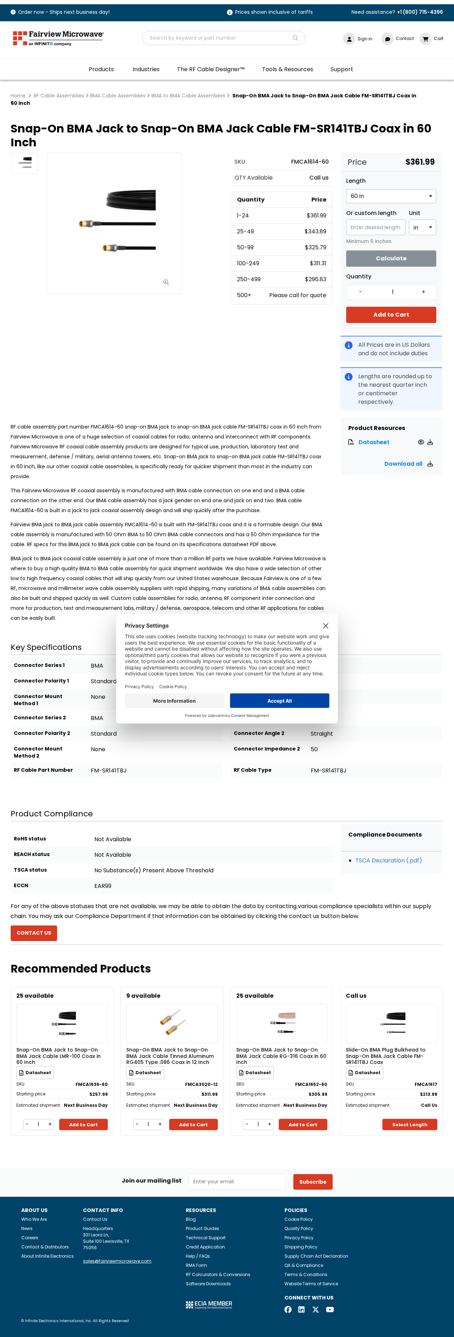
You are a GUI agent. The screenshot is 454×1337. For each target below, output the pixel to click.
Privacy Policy (299, 1238)
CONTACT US (34, 932)
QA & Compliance (303, 1265)
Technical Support (206, 1238)
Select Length (409, 1125)
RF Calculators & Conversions (218, 1274)
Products (101, 69)
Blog (191, 1219)
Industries (146, 69)
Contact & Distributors (45, 1247)
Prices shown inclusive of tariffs (274, 13)
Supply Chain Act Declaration (316, 1256)
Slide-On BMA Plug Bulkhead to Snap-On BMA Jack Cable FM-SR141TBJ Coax (386, 1056)
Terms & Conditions (305, 1274)
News (27, 1228)
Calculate (391, 258)
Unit (414, 213)
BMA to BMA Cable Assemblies (188, 95)
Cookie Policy (298, 1219)
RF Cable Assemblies (59, 95)
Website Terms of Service (311, 1284)
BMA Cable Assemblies (117, 95)
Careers (29, 1238)
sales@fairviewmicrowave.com (117, 1261)
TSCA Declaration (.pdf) (388, 860)
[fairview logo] (58, 38)
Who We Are (34, 1219)
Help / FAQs (198, 1256)
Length (356, 181)
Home (18, 95)
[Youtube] (329, 1310)
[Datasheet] (422, 442)
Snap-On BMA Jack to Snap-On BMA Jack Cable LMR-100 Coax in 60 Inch (58, 1056)
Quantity (358, 276)
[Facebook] (288, 1310)
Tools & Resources (287, 69)
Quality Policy (298, 1228)
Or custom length (371, 213)
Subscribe (313, 1181)
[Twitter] (315, 1310)
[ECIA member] (209, 1305)
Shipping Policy (300, 1247)
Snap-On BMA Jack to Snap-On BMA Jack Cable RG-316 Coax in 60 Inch (281, 1056)
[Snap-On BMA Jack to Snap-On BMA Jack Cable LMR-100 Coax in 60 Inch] (62, 1013)
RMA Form (196, 1265)
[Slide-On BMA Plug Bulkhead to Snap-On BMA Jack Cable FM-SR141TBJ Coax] (391, 1013)
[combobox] (223, 38)
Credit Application (205, 1247)
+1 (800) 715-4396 (420, 12)
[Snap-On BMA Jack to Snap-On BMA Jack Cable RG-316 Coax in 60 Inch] (281, 1013)
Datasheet (374, 442)
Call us (319, 178)
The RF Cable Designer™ (211, 69)
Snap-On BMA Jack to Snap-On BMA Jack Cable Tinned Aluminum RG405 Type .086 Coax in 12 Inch (170, 1056)
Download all (404, 464)
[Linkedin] (301, 1310)
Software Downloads (208, 1284)
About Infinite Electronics (47, 1256)
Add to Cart (391, 315)
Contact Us (95, 1219)
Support (342, 69)
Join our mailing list (152, 1180)
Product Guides (202, 1228)
